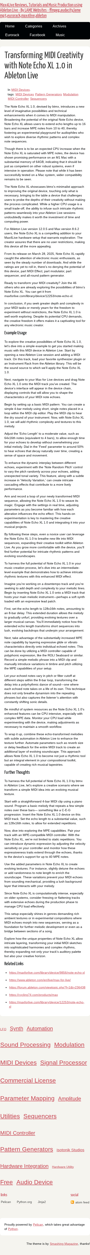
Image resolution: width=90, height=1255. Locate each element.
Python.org (24, 1202)
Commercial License (28, 1080)
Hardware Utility (63, 1167)
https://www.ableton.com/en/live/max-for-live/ (40, 980)
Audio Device (34, 1182)
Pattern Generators (48, 94)
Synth (16, 1028)
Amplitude (69, 1098)
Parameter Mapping (27, 1098)
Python (13, 1229)
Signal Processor (63, 1062)
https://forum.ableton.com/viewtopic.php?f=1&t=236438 (47, 987)
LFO (3, 1029)
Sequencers (38, 98)
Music (60, 35)
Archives (59, 26)
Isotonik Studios (70, 1150)
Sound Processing (25, 1044)
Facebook (37, 35)
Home (10, 26)
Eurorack (12, 35)
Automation (40, 1028)
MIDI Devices (20, 89)
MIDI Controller (18, 98)
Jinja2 (42, 1202)
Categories (33, 26)
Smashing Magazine (64, 1243)
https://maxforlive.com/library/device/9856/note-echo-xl (47, 972)
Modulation (70, 94)
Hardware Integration (24, 1166)
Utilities (10, 1116)
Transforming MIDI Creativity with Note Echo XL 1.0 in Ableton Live (43, 65)
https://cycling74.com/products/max (33, 995)
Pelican (6, 1202)
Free (6, 1182)
